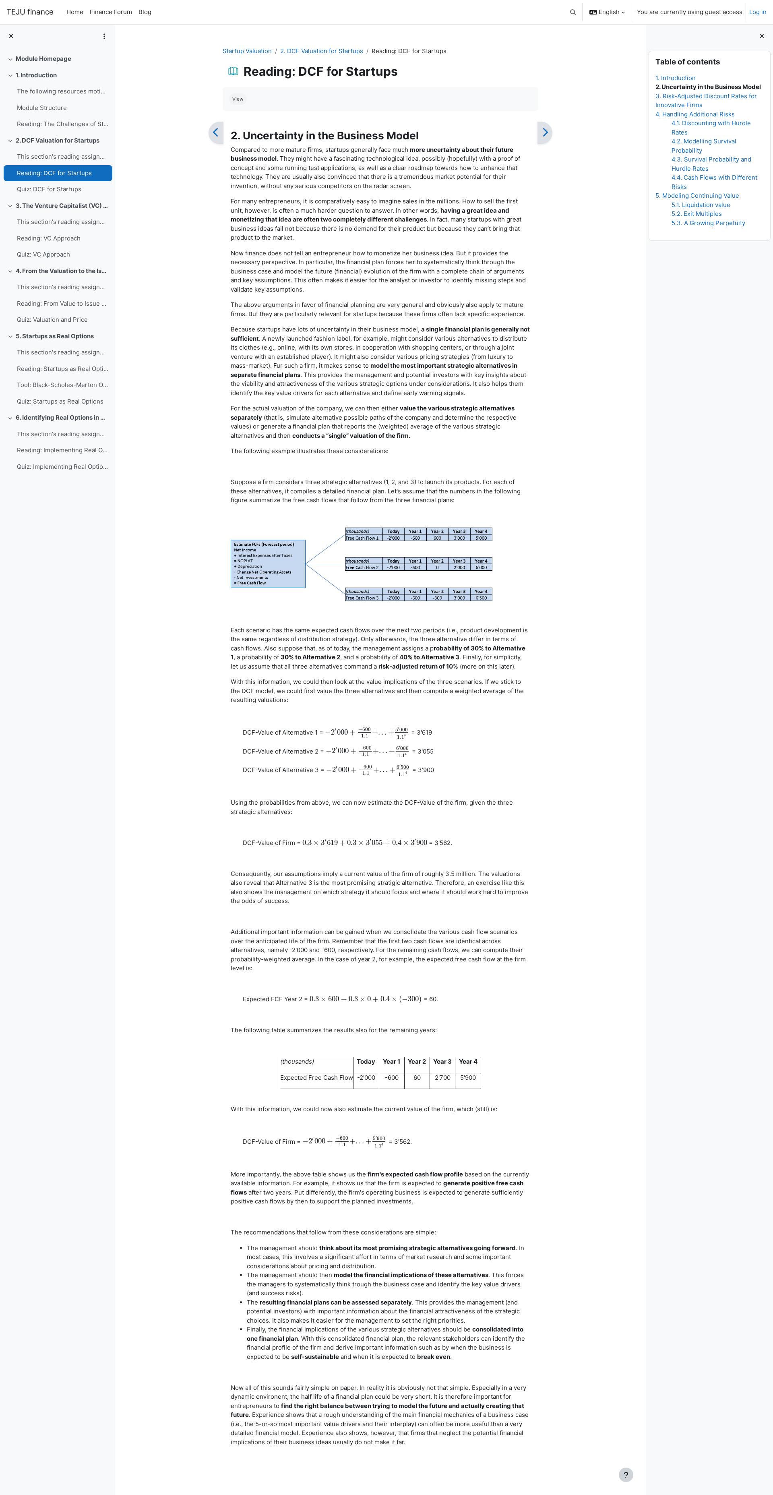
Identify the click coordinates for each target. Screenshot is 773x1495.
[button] (573, 12)
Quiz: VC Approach (43, 254)
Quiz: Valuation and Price (52, 319)
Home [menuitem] (74, 12)
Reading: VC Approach (49, 238)
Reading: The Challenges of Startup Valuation (62, 124)
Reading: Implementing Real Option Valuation (62, 450)
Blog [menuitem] (144, 12)
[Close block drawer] (762, 36)
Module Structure (42, 108)
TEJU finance (30, 12)
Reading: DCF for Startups (54, 173)
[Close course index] (11, 36)
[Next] (544, 133)
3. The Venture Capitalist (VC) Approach (62, 205)
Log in (758, 12)
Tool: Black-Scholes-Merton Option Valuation (62, 385)
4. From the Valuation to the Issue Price (62, 271)
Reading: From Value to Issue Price (62, 303)
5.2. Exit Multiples (697, 213)
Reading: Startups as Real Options (62, 369)
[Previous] (216, 133)
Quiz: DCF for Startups (49, 189)
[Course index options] (104, 36)
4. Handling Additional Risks (695, 114)
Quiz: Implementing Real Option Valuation (62, 466)
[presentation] (367, 732)
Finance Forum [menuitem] (111, 12)
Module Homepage (43, 58)
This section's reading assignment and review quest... (62, 156)
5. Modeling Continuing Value (697, 195)
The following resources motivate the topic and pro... (62, 91)
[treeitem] (57, 59)
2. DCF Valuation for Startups (57, 140)
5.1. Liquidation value (701, 205)
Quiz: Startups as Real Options (60, 401)
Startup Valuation (247, 51)
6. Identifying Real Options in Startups (62, 417)
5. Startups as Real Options (55, 336)
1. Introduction (36, 75)
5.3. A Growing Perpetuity (708, 223)
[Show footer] (626, 1475)
